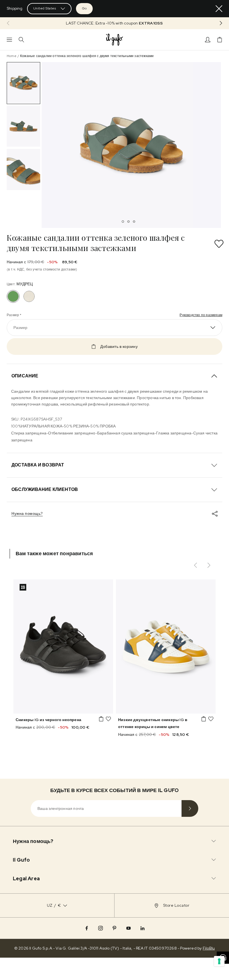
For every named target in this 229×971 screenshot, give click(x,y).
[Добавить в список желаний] (219, 243)
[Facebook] (87, 928)
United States (44, 8)
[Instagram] (101, 928)
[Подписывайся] (190, 808)
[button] (114, 23)
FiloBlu (209, 948)
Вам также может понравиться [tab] (54, 553)
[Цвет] (29, 296)
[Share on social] (215, 514)
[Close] (219, 8)
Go (84, 8)
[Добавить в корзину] (101, 718)
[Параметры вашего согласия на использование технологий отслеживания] (219, 961)
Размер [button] (20, 327)
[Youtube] (128, 928)
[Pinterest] (114, 928)
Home (11, 56)
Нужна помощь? (27, 513)
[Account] (207, 39)
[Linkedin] (142, 928)
